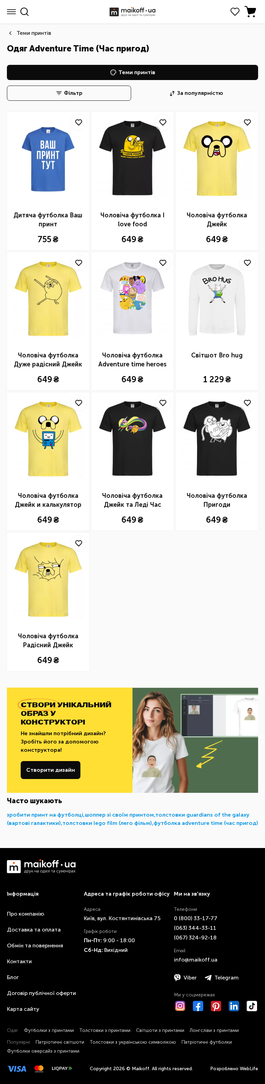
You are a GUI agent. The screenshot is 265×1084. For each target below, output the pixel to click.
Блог (13, 977)
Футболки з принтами (49, 1030)
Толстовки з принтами (104, 1030)
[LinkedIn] (234, 1006)
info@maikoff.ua (195, 959)
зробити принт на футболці (45, 814)
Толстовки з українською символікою (133, 1042)
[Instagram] (180, 1006)
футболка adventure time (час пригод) (206, 823)
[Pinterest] (216, 1006)
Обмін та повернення (35, 945)
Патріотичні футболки (206, 1042)
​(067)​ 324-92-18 (195, 937)
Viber (190, 977)
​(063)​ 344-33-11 (195, 928)
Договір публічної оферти (41, 993)
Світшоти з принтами (160, 1030)
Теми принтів (34, 33)
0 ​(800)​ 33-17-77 (195, 918)
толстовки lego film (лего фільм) (107, 823)
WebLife (249, 1069)
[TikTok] (252, 1006)
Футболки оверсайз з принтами (43, 1051)
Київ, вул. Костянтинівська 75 (122, 918)
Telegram (226, 977)
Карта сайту (23, 1009)
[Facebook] (198, 1006)
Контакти (19, 961)
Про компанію (25, 913)
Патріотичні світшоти (60, 1042)
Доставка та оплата (34, 929)
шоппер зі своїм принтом (119, 814)
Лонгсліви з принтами (214, 1030)
